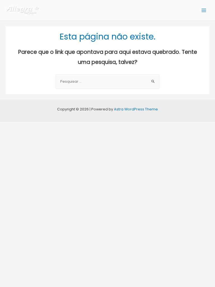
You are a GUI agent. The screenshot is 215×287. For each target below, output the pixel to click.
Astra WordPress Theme (136, 109)
